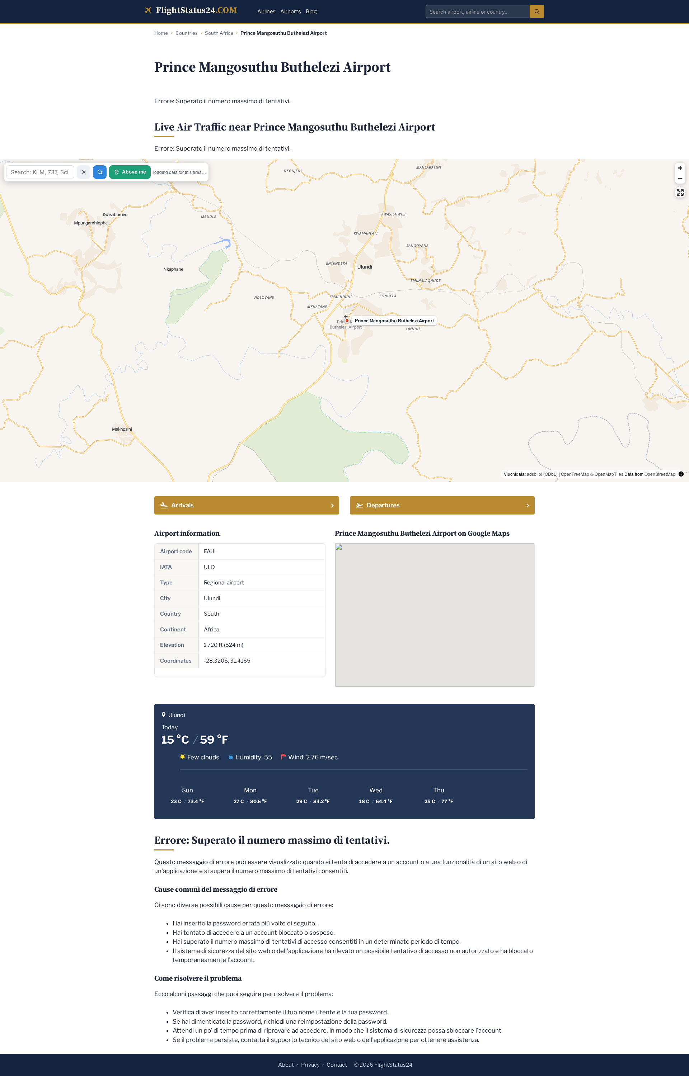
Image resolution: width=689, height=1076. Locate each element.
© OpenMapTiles (606, 474)
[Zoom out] (680, 178)
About (286, 1065)
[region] (344, 320)
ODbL (550, 474)
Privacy (310, 1065)
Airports (290, 11)
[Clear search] (83, 172)
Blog (311, 11)
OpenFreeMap (575, 474)
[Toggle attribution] (681, 474)
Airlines (266, 11)
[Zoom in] (680, 168)
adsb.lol (534, 474)
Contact (337, 1065)
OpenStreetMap (660, 474)
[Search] (537, 11)
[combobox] (478, 11)
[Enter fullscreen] (680, 192)
